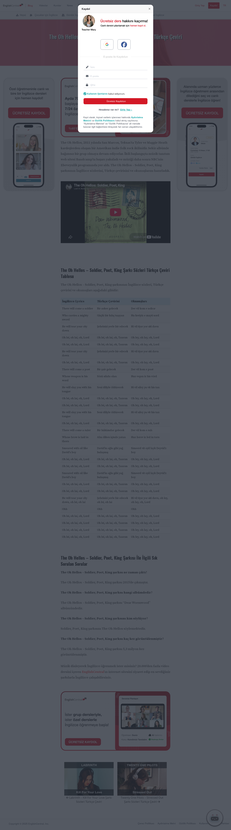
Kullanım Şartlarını (97, 93)
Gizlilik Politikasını (105, 120)
